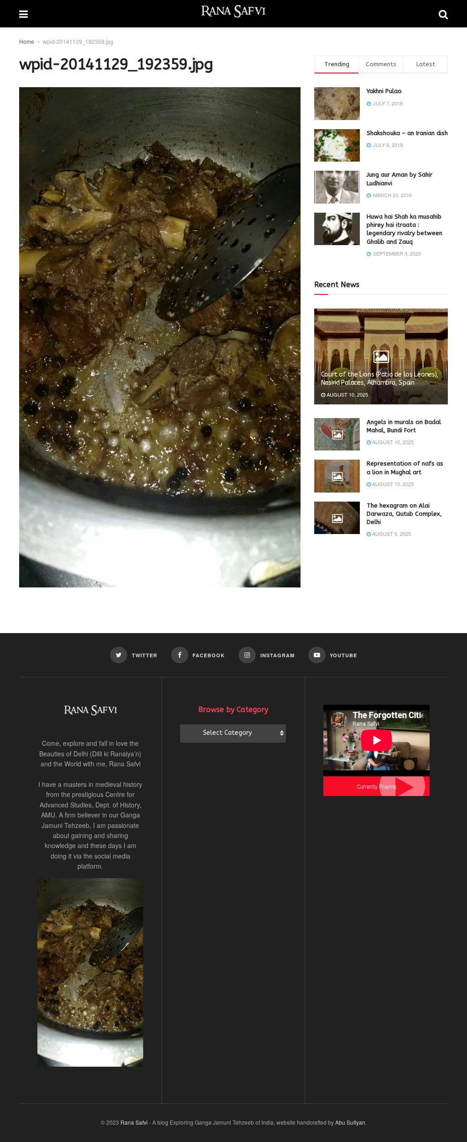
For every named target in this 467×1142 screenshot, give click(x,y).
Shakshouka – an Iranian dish (407, 133)
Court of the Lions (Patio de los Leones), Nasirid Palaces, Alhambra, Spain (380, 379)
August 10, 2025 (346, 394)
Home (26, 41)
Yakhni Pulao (384, 91)
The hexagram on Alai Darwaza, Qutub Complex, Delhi (404, 513)
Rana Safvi (134, 1122)
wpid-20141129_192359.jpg (78, 41)
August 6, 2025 (391, 533)
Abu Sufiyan (350, 1122)
